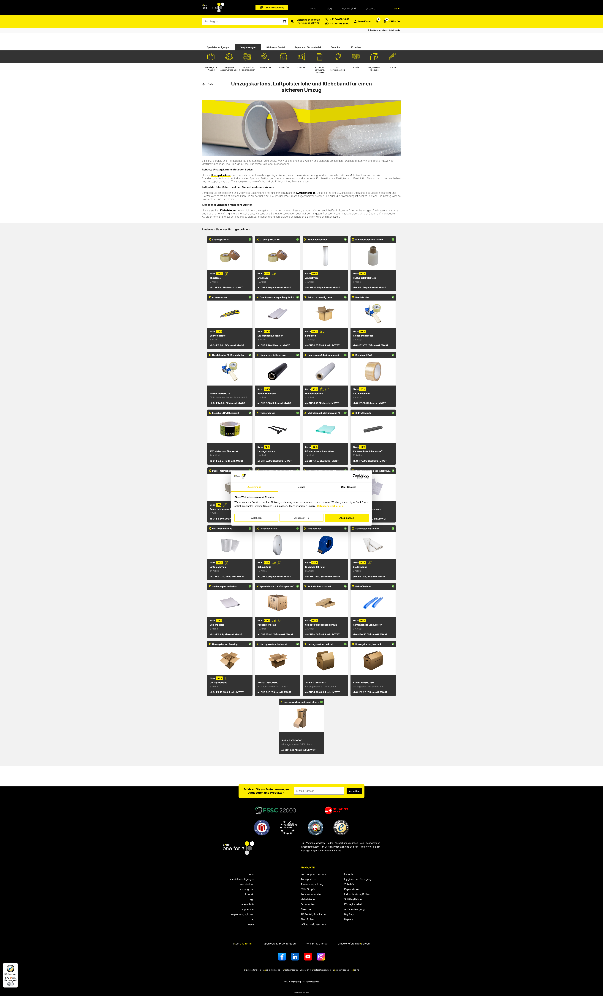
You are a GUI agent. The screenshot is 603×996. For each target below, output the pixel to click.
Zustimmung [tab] (254, 486)
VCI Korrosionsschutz (313, 924)
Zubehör (349, 884)
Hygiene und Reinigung (358, 879)
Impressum (248, 909)
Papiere (348, 919)
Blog (329, 8)
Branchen (336, 47)
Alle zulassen (346, 518)
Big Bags (349, 914)
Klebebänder (228, 210)
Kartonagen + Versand (314, 874)
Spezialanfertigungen (218, 47)
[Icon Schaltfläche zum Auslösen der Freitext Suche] (285, 21)
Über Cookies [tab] (348, 486)
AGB (252, 899)
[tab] (218, 47)
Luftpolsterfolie (305, 192)
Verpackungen (248, 47)
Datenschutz (247, 904)
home (313, 8)
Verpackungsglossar (242, 914)
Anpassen (299, 518)
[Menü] (16, 965)
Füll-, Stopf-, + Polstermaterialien (311, 892)
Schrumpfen (308, 904)
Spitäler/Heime (353, 899)
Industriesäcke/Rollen (356, 894)
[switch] (10, 984)
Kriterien (356, 47)
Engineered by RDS (301, 992)
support (370, 8)
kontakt (249, 894)
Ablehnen (256, 518)
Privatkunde (374, 30)
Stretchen (306, 909)
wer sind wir (247, 884)
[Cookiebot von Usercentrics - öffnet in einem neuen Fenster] (355, 476)
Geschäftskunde (391, 30)
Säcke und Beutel (275, 47)
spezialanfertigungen (241, 879)
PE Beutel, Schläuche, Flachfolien (313, 917)
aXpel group (247, 889)
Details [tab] (301, 486)
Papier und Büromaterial (308, 47)
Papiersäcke (351, 889)
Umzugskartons (221, 175)
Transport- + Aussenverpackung (312, 882)
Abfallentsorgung (354, 909)
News (251, 924)
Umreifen (349, 874)
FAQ (252, 919)
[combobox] (242, 21)
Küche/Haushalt (353, 904)
